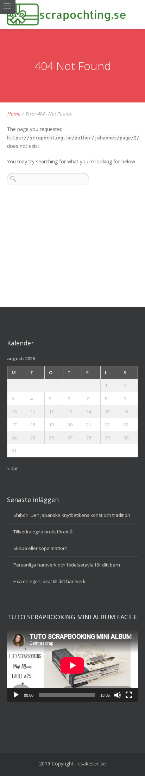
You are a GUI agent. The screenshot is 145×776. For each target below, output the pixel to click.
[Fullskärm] (128, 695)
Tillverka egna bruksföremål (43, 531)
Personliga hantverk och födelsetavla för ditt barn (66, 565)
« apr (12, 468)
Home (13, 114)
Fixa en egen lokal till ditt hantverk (49, 581)
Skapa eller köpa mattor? (40, 548)
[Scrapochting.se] (72, 15)
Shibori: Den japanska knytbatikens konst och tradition (71, 515)
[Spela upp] (16, 695)
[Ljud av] (117, 695)
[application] (72, 665)
